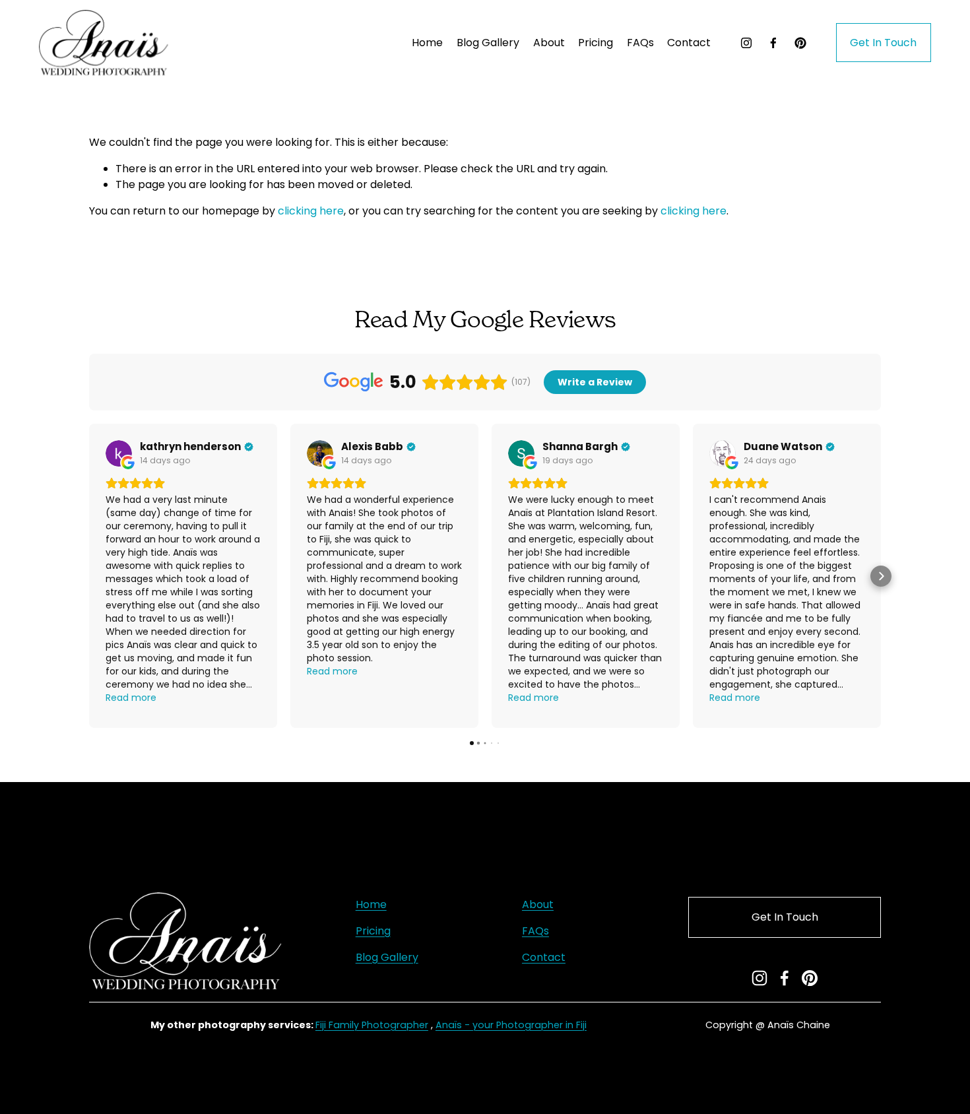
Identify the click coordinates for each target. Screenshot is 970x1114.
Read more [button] (131, 697)
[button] (89, 576)
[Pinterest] (800, 42)
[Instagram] (746, 42)
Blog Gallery (488, 42)
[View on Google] (119, 453)
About (549, 42)
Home (427, 42)
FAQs (640, 42)
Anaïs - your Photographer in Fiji (511, 1025)
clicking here (311, 210)
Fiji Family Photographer (371, 1025)
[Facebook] (773, 42)
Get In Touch (883, 42)
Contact (689, 42)
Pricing (373, 930)
